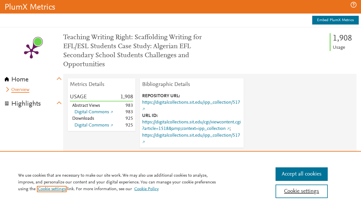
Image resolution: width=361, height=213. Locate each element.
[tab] (34, 78)
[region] (180, 182)
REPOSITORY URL (160, 96)
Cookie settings (52, 189)
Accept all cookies (302, 174)
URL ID (149, 116)
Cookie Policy (146, 189)
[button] (353, 4)
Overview (20, 90)
